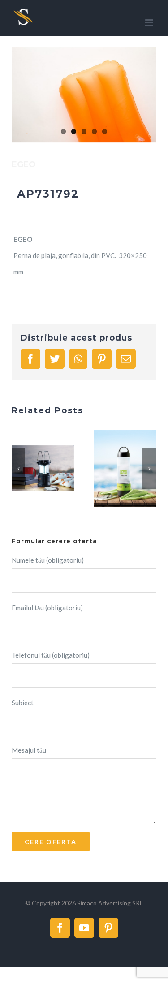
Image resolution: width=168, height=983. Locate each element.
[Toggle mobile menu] (150, 22)
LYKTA (32, 468)
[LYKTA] (43, 468)
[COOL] (125, 468)
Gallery (53, 468)
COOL (114, 468)
